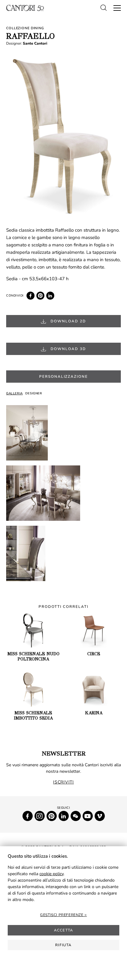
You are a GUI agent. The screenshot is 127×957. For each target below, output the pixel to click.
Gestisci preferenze (62, 914)
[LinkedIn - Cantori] (64, 816)
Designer (33, 393)
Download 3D (67, 348)
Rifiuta (63, 945)
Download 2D (67, 321)
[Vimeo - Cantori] (100, 816)
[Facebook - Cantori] (28, 816)
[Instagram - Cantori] (40, 816)
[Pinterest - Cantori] (52, 816)
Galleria (14, 393)
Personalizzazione (63, 376)
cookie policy (51, 874)
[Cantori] (25, 8)
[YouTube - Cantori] (88, 816)
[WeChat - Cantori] (76, 816)
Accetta (63, 930)
